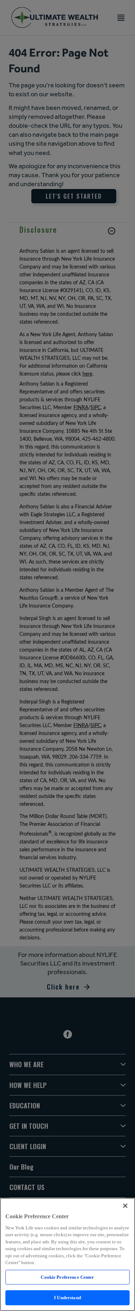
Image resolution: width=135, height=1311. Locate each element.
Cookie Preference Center (67, 1277)
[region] (67, 1254)
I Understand (67, 1297)
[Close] (125, 1206)
